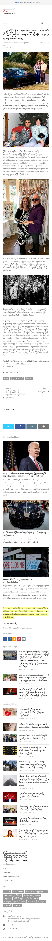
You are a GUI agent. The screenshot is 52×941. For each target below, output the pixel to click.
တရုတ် (37, 895)
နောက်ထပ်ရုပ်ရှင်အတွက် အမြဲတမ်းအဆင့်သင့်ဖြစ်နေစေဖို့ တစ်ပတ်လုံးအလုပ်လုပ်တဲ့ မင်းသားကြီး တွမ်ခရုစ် (33, 692)
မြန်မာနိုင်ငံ (7, 902)
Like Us (16, 2)
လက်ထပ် (19, 378)
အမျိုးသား (17, 905)
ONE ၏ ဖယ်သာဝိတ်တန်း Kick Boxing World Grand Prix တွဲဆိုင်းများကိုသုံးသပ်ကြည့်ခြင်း (33, 750)
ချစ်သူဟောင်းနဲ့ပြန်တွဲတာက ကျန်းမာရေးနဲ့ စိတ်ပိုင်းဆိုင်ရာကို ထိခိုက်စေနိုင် (31, 712)
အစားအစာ (32, 902)
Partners (6, 869)
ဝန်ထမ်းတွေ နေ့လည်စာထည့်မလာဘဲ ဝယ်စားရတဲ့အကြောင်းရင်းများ (33, 808)
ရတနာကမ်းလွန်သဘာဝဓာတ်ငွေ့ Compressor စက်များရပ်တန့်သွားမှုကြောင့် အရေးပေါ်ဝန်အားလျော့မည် (32, 764)
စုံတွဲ (12, 378)
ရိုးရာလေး (15, 937)
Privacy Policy (8, 880)
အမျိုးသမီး (7, 905)
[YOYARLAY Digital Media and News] (26, 11)
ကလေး (20, 892)
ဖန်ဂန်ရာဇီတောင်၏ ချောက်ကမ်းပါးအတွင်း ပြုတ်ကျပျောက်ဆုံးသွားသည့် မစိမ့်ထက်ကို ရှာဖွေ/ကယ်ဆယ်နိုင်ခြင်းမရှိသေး (34, 781)
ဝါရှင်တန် (29, 378)
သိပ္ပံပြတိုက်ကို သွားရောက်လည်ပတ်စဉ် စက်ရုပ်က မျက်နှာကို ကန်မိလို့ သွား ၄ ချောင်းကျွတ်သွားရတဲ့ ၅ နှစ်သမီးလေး (34, 677)
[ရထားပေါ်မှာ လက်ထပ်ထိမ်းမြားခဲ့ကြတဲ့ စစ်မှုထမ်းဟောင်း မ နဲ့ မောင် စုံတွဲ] (10, 736)
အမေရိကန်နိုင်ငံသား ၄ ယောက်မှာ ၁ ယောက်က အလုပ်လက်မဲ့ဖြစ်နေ (21, 581)
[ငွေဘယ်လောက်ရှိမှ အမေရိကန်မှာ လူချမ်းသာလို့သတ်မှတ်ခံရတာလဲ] (10, 793)
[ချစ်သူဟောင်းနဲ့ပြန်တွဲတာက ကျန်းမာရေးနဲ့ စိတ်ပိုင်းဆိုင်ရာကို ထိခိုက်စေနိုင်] (10, 709)
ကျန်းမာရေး (8, 895)
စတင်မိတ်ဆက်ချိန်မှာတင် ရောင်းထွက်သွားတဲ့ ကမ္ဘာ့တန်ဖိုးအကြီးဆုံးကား (25, 534)
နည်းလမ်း (28, 898)
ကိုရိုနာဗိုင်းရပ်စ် (41, 892)
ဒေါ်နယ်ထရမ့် (18, 898)
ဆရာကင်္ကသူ (28, 895)
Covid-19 (7, 892)
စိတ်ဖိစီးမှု (17, 895)
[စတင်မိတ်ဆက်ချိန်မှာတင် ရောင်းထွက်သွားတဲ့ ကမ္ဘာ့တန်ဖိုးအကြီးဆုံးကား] (26, 501)
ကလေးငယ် (30, 892)
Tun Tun (31, 756)
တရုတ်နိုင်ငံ (7, 898)
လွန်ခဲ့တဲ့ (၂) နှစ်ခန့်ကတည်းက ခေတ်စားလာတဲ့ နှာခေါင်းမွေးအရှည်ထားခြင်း (34, 726)
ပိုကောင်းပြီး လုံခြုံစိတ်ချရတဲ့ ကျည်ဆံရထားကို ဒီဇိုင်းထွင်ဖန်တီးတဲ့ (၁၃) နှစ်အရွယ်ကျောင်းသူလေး (33, 833)
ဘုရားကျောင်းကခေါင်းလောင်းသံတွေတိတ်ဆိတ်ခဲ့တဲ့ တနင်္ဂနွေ (33, 820)
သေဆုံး (23, 902)
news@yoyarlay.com (15, 925)
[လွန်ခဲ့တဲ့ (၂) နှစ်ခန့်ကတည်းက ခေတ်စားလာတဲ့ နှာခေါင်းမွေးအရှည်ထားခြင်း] (10, 724)
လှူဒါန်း (15, 902)
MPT (14, 892)
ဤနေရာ (43, 614)
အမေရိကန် (41, 902)
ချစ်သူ (6, 378)
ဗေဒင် (36, 898)
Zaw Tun (33, 669)
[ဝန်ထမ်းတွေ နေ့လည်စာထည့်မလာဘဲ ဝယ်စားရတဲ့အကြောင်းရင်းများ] (10, 806)
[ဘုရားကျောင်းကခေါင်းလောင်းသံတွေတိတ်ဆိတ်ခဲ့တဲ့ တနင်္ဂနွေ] (10, 818)
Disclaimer (6, 872)
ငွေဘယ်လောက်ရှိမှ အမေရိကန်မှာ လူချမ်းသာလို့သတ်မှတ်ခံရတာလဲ (32, 795)
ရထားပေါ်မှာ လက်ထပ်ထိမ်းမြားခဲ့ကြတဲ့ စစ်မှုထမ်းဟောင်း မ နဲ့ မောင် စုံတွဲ (33, 737)
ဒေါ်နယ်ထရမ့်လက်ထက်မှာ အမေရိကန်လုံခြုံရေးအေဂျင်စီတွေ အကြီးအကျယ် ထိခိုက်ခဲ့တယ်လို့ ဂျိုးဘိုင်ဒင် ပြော (25, 475)
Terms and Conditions (11, 876)
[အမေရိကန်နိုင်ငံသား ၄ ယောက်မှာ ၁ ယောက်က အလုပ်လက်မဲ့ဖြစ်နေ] (26, 548)
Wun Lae (8, 47)
